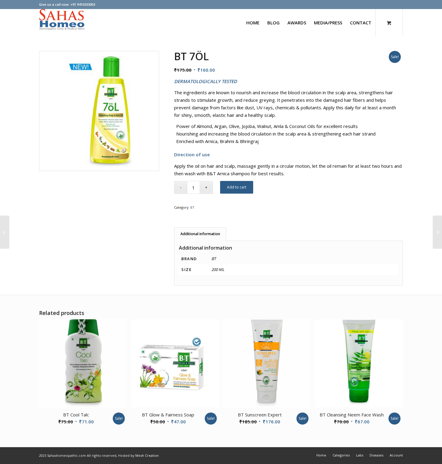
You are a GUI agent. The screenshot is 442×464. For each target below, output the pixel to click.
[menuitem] (252, 22)
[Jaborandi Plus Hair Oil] (437, 232)
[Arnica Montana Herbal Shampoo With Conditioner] (4, 232)
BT (192, 207)
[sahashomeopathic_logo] (62, 22)
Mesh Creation (147, 455)
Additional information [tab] (200, 233)
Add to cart (236, 187)
